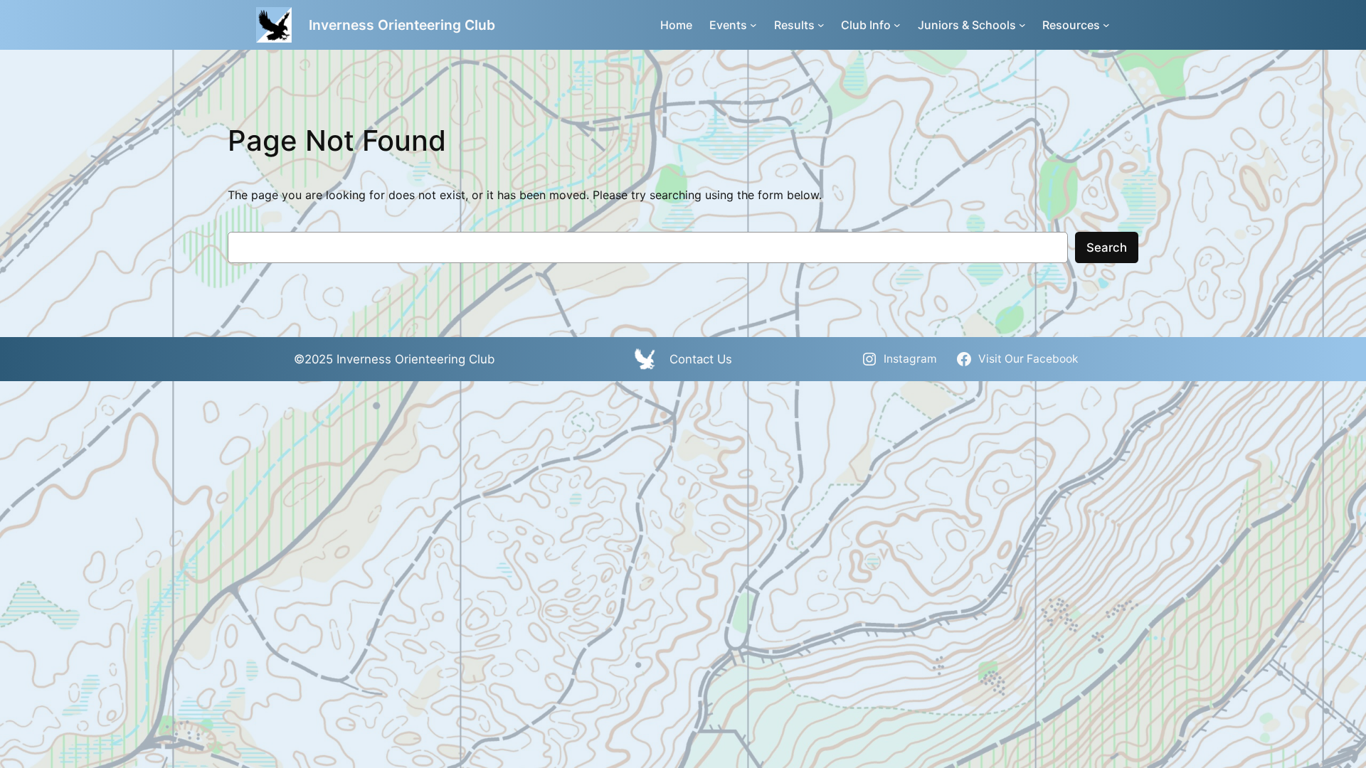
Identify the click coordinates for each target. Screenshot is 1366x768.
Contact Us (700, 359)
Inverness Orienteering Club (402, 24)
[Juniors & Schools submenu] (1022, 24)
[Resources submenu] (1106, 24)
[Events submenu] (753, 24)
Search (1106, 247)
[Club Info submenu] (897, 24)
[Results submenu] (821, 24)
